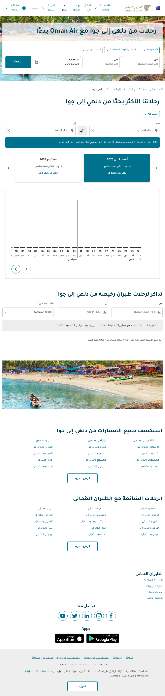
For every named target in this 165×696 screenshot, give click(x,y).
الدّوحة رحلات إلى (150, 515)
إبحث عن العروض (117, 173)
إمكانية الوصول (154, 598)
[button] (121, 50)
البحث (18, 62)
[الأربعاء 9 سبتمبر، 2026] (22, 247)
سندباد (34, 8)
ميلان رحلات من (97, 466)
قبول (82, 686)
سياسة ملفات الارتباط (38, 671)
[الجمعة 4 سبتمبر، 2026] (55, 247)
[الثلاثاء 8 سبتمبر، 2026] (29, 247)
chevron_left (156, 168)
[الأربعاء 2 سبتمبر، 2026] (67, 247)
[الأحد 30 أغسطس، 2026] (87, 247)
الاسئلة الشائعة (153, 580)
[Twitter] (75, 616)
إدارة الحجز (65, 7)
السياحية (153, 114)
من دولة (36, 658)
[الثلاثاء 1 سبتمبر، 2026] (74, 247)
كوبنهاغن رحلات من (148, 447)
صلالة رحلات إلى (97, 534)
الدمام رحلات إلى (97, 509)
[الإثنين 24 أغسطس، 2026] (125, 247)
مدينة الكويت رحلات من (146, 440)
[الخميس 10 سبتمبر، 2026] (16, 247)
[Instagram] (99, 616)
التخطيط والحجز (102, 7)
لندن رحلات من (44, 440)
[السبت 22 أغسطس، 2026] (138, 247)
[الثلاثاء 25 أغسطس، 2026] (119, 247)
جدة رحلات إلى (98, 528)
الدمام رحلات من (97, 453)
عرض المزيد (82, 478)
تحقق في (87, 7)
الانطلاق (73, 60)
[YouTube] (63, 616)
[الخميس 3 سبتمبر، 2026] (61, 247)
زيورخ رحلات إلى (44, 534)
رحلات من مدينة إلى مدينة (96, 658)
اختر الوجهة (111, 64)
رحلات (132, 89)
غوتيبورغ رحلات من (95, 460)
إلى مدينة (117, 658)
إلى (74, 123)
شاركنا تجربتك (154, 586)
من (156, 60)
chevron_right (8, 168)
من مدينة (48, 658)
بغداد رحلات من (150, 453)
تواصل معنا (156, 592)
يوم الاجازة (76, 7)
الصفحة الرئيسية (153, 89)
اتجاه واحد (152, 50)
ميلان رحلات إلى (150, 521)
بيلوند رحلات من (97, 440)
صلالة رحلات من (97, 447)
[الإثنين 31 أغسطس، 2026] (80, 247)
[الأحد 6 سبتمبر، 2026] (42, 247)
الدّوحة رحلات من (43, 453)
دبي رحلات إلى (45, 509)
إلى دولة (129, 658)
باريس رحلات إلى (150, 534)
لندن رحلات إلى (44, 528)
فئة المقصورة (46, 303)
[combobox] (124, 130)
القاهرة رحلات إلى (149, 528)
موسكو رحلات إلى (96, 515)
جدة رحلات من (45, 460)
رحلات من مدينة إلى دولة (68, 658)
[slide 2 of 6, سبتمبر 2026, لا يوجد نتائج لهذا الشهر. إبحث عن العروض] (48, 168)
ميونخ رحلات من (150, 466)
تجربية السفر (48, 7)
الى (116, 60)
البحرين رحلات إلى (43, 521)
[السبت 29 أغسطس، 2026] (93, 247)
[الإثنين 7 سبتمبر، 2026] (35, 247)
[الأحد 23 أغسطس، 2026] (132, 247)
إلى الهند (116, 89)
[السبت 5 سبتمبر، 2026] (48, 247)
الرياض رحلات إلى (43, 515)
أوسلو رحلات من (43, 466)
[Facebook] (111, 616)
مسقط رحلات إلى (149, 509)
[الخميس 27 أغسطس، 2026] (106, 247)
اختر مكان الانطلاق (147, 64)
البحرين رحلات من (43, 447)
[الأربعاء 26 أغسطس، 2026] (113, 247)
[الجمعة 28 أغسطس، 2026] (100, 247)
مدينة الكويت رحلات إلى (93, 521)
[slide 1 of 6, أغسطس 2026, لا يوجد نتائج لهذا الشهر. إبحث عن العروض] (117, 168)
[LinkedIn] (87, 616)
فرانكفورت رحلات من (147, 460)
